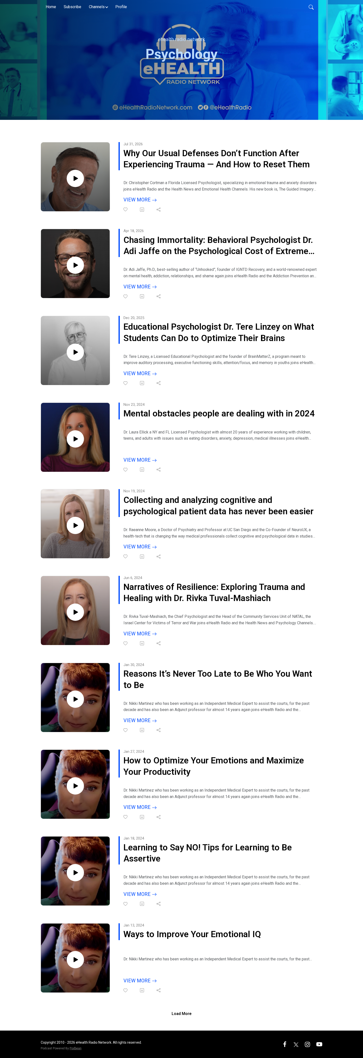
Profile (121, 6)
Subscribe (72, 6)
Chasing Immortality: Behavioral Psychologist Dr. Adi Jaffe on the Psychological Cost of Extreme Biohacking (218, 246)
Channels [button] (97, 6)
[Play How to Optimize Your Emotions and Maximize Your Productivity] (75, 786)
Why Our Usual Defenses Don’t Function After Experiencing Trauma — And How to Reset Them (216, 159)
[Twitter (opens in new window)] (296, 1044)
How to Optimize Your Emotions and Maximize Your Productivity (213, 766)
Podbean (75, 1048)
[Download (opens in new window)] (142, 209)
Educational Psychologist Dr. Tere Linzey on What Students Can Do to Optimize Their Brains (218, 332)
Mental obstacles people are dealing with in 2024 (219, 414)
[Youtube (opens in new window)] (319, 1044)
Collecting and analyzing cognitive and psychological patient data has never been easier (218, 506)
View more (137, 200)
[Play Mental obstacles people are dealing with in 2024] (75, 439)
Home (51, 6)
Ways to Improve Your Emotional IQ (192, 934)
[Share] (159, 209)
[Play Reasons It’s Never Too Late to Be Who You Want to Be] (75, 699)
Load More (182, 1013)
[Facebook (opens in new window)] (285, 1044)
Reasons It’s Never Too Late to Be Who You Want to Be (217, 679)
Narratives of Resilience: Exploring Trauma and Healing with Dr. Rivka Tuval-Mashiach (214, 593)
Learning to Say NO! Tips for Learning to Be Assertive (207, 853)
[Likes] (126, 209)
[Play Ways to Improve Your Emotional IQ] (75, 959)
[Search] (311, 7)
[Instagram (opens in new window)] (307, 1044)
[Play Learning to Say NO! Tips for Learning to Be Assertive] (75, 872)
